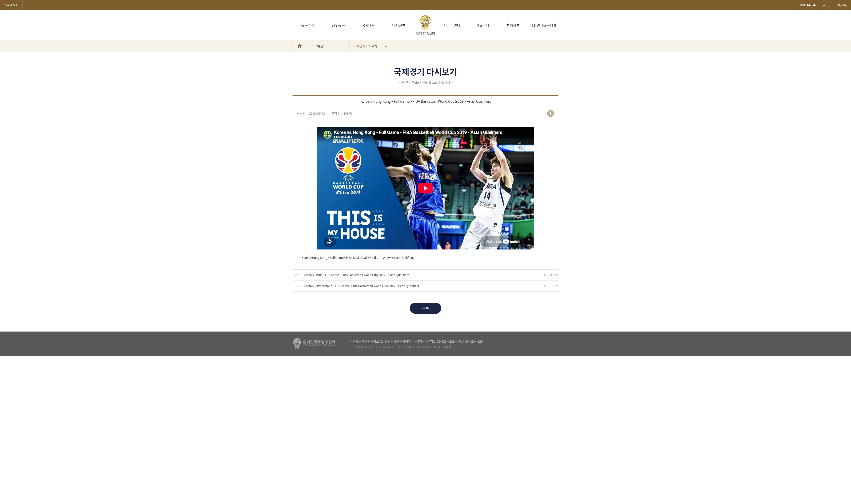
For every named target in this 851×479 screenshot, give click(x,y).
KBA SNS (9, 5)
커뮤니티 (482, 25)
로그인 (826, 5)
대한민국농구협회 (543, 25)
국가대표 (368, 25)
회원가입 (842, 5)
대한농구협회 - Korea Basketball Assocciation (314, 344)
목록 (425, 308)
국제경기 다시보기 (365, 46)
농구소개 (307, 25)
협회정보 (512, 25)
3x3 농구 (338, 25)
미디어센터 (452, 25)
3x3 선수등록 (808, 5)
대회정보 (398, 25)
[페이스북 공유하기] (550, 113)
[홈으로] (300, 46)
